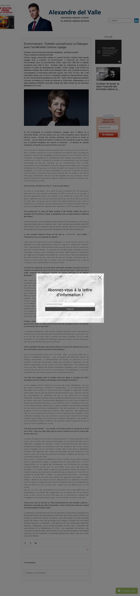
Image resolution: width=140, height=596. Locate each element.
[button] (100, 277)
